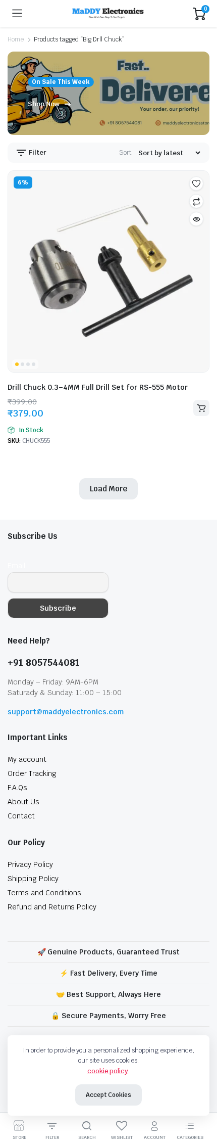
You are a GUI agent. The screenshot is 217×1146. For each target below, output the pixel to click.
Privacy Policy (30, 864)
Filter (36, 152)
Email (16, 565)
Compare (196, 201)
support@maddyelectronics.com (66, 711)
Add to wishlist (196, 183)
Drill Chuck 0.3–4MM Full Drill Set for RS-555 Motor (98, 387)
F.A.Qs (17, 787)
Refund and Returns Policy (52, 906)
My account (27, 759)
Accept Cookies (109, 1095)
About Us (23, 801)
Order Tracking (32, 773)
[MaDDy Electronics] (107, 14)
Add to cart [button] (201, 408)
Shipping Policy (33, 878)
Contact (21, 815)
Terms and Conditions (44, 892)
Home (16, 39)
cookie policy (108, 1071)
